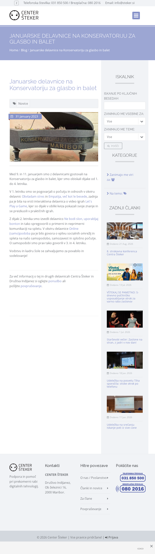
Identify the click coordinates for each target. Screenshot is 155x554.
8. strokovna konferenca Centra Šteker (122, 252)
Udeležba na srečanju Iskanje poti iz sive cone (122, 426)
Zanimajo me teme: (119, 129)
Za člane (86, 498)
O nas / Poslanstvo (93, 478)
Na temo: (116, 193)
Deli (19, 323)
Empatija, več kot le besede (68, 196)
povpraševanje (31, 286)
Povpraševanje (90, 509)
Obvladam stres (33, 196)
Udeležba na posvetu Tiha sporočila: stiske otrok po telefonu (123, 383)
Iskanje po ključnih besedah (120, 96)
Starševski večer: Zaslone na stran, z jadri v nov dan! (124, 341)
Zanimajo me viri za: (120, 177)
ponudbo (55, 281)
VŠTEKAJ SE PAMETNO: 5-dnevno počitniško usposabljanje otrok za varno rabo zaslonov (123, 297)
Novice (23, 103)
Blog (24, 50)
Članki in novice (91, 488)
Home (13, 50)
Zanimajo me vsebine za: (124, 114)
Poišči (115, 146)
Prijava (113, 537)
